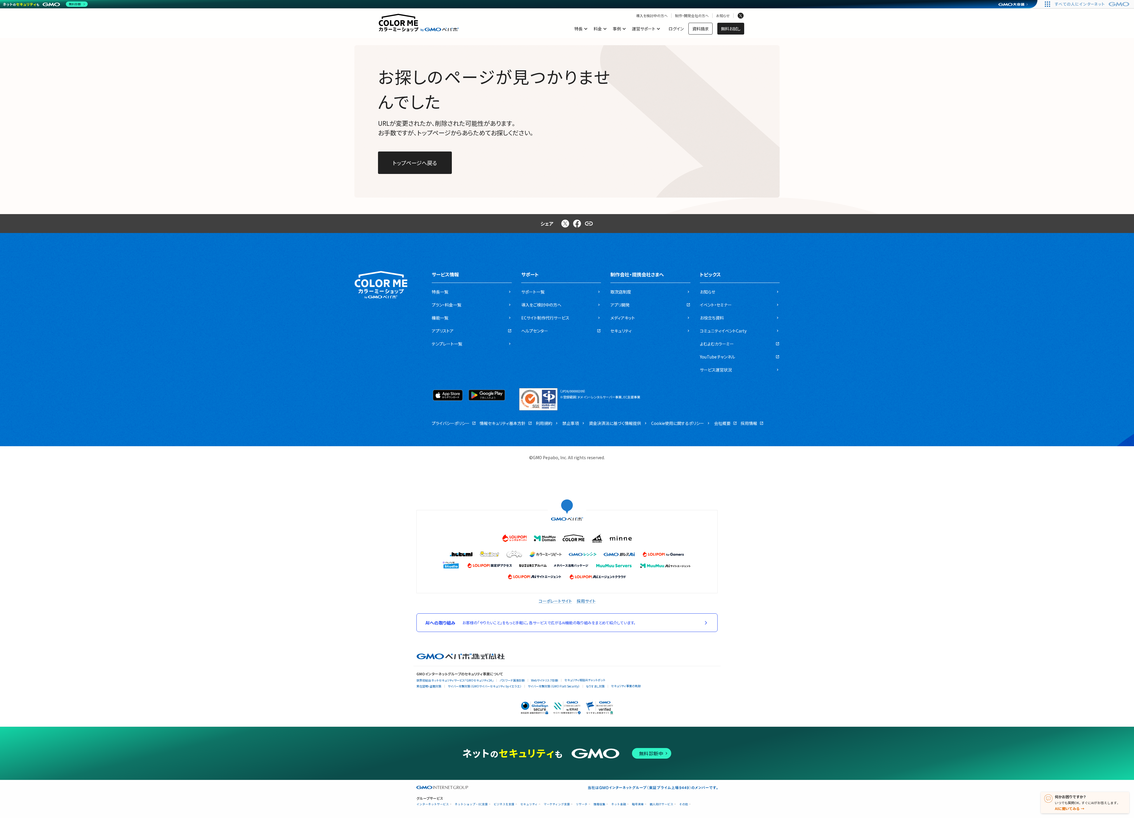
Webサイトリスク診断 (544, 680)
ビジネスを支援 (504, 804)
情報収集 (599, 804)
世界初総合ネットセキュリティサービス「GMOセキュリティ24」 (454, 680)
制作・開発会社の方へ (692, 15)
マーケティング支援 (557, 804)
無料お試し (731, 29)
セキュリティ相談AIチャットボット (584, 680)
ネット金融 (618, 804)
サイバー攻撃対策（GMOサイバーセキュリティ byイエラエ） (485, 686)
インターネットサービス (432, 804)
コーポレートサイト (555, 601)
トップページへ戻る (415, 163)
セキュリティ (529, 804)
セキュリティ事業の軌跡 (626, 686)
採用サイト (586, 601)
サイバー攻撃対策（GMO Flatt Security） (554, 686)
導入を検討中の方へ (652, 15)
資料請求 (700, 29)
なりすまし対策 (595, 686)
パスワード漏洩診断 (512, 680)
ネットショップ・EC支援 (471, 804)
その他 (683, 804)
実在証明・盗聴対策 (428, 686)
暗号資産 (638, 804)
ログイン (676, 29)
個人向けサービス (661, 804)
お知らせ (723, 15)
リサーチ (582, 804)
